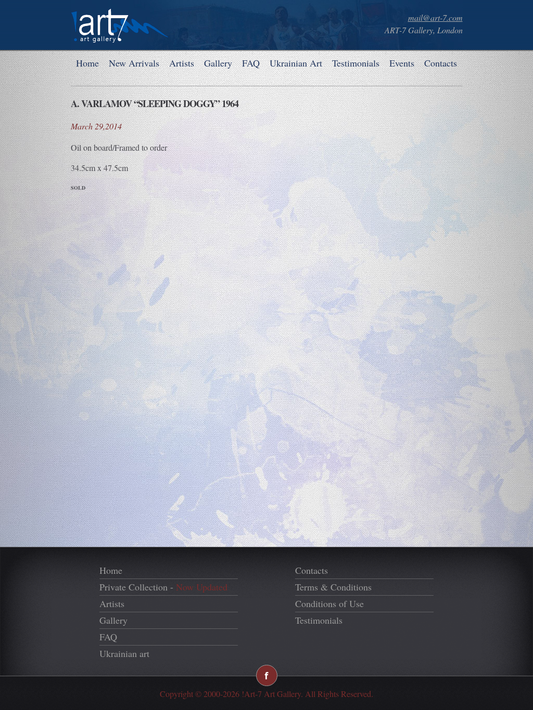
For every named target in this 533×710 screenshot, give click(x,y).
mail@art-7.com (435, 17)
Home (87, 63)
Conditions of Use (329, 603)
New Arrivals (134, 63)
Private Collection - (163, 587)
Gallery (218, 63)
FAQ (251, 63)
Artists (181, 63)
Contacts (440, 63)
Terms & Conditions (333, 587)
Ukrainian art (124, 653)
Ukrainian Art (296, 63)
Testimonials (355, 63)
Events (401, 63)
